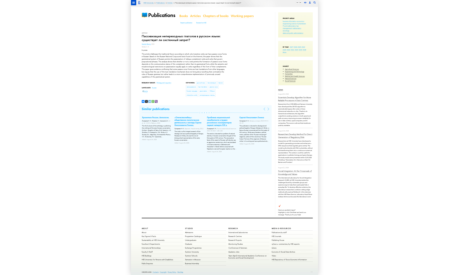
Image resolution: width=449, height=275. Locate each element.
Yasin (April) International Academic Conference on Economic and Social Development (247, 257)
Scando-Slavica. (146, 44)
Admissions (189, 232)
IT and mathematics (289, 26)
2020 (296, 50)
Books (183, 16)
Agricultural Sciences (292, 69)
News (280, 90)
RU (297, 2)
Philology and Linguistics (164, 83)
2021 (292, 50)
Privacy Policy (172, 272)
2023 (284, 50)
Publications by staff (279, 232)
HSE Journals (276, 236)
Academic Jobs (233, 252)
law (297, 26)
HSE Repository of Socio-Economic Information (289, 259)
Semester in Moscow (193, 259)
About (145, 228)
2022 (288, 50)
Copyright (163, 272)
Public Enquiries (147, 263)
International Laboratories (238, 232)
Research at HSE (201, 23)
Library (274, 248)
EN (300, 2)
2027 (291, 47)
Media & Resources (281, 228)
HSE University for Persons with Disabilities (157, 259)
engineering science (290, 23)
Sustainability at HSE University (153, 240)
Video (274, 256)
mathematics (296, 28)
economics (300, 21)
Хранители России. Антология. (155, 117)
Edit (312, 271)
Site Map (180, 272)
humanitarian (301, 23)
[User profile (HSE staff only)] (310, 2)
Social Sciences (290, 81)
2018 (304, 50)
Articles (195, 16)
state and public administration (293, 33)
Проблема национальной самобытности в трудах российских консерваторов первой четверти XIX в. (219, 121)
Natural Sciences (290, 78)
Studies (189, 228)
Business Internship (192, 263)
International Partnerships (151, 248)
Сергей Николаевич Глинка (251, 117)
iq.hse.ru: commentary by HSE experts (285, 244)
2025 (299, 47)
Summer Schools (191, 256)
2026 (295, 47)
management (287, 28)
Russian (154, 88)
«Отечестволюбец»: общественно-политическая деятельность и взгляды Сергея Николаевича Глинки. (187, 121)
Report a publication (186, 23)
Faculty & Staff (147, 252)
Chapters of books (215, 16)
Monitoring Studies (235, 244)
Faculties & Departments (151, 244)
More (284, 52)
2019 (300, 50)
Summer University (192, 252)
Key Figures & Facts (149, 236)
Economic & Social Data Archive (283, 252)
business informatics (289, 21)
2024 (303, 47)
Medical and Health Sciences (295, 76)
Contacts (156, 272)
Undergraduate (190, 240)
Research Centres (235, 236)
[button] (200, 113)
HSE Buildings (146, 256)
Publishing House (278, 240)
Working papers (242, 16)
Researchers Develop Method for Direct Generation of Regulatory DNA (295, 136)
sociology (286, 31)
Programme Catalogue (193, 236)
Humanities (289, 74)
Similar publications (155, 109)
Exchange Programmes (193, 248)
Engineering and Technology (294, 71)
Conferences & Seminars (237, 248)
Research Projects (235, 240)
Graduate (188, 244)
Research (233, 228)
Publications (161, 15)
